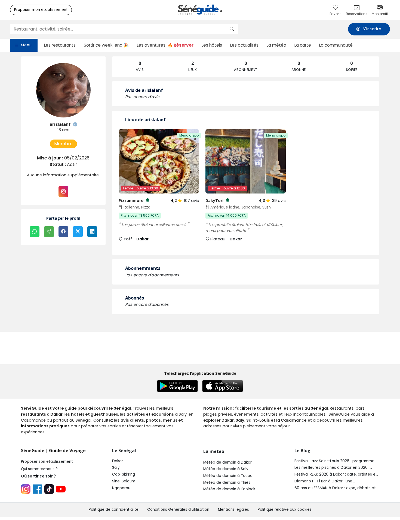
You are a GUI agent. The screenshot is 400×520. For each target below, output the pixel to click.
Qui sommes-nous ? (39, 468)
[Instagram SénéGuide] (25, 489)
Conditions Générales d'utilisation (178, 509)
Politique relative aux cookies (285, 509)
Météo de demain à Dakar (227, 462)
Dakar (117, 461)
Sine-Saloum (123, 481)
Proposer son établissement (47, 461)
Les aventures (165, 45)
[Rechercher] (232, 29)
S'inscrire (372, 29)
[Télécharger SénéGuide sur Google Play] (177, 386)
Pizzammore (134, 200)
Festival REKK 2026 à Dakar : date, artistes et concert (335, 474)
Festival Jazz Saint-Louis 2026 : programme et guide (334, 461)
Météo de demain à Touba (228, 475)
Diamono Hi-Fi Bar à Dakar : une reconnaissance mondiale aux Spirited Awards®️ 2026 (329, 481)
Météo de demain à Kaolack (229, 489)
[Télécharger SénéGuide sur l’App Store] (222, 386)
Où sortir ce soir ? (38, 476)
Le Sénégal (124, 451)
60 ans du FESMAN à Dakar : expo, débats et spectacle (335, 488)
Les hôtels (212, 45)
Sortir (106, 45)
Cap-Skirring (123, 474)
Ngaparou (121, 488)
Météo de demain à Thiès (226, 482)
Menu (26, 45)
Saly (116, 467)
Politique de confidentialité (114, 509)
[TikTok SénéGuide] (49, 489)
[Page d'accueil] (200, 10)
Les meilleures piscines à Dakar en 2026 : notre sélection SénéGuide (332, 467)
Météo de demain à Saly (225, 468)
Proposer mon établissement (41, 9)
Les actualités (244, 45)
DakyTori (217, 200)
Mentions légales (233, 509)
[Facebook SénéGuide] (37, 489)
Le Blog (302, 451)
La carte (302, 45)
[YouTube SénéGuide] (61, 489)
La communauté (336, 45)
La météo (276, 45)
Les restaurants (60, 45)
